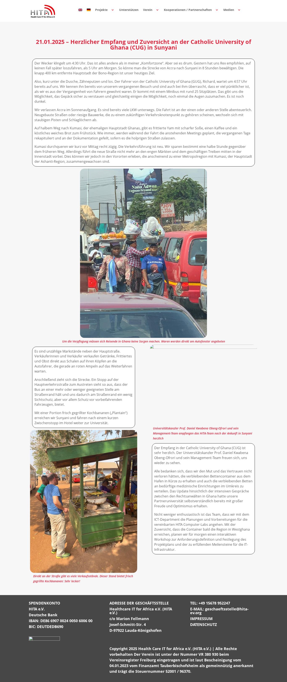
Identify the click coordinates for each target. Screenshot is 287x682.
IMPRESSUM (201, 618)
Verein (147, 10)
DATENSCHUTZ (203, 624)
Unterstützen (128, 10)
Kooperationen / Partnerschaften (188, 10)
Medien (228, 10)
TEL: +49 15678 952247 (210, 603)
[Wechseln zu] (80, 10)
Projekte (101, 10)
